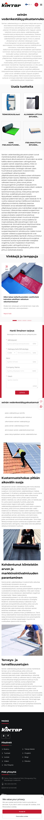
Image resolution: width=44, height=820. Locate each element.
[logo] (11, 5)
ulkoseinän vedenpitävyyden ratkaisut (18, 417)
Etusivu (6, 749)
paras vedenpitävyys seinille (15, 413)
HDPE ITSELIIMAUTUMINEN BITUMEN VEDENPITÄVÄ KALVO (11, 144)
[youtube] (4, 736)
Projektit (27, 753)
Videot (6, 761)
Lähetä (22, 392)
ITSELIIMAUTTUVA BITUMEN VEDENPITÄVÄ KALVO (33, 144)
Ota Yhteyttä (8, 765)
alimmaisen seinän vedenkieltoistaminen (19, 430)
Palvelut (27, 761)
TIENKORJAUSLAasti (11, 114)
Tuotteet (7, 753)
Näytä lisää (7, 314)
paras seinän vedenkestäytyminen (17, 426)
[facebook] (8, 736)
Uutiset (6, 757)
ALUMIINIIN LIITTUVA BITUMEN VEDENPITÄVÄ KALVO (33, 115)
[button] (15, 320)
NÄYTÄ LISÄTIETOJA (11, 102)
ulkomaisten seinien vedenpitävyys (17, 421)
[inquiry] (41, 401)
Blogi (26, 757)
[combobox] (11, 353)
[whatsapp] (41, 406)
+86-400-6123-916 (10, 784)
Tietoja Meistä (29, 749)
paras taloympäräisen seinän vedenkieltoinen (21, 434)
